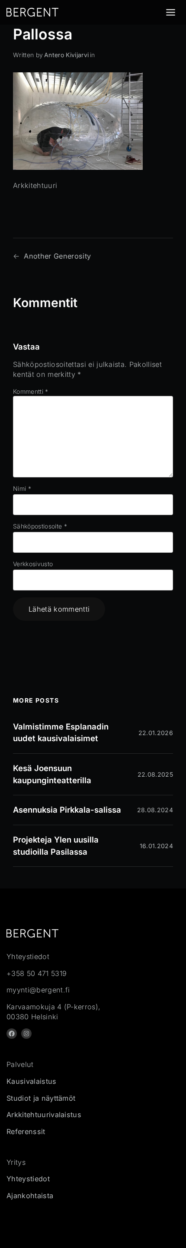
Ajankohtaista (29, 1195)
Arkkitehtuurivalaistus (43, 1114)
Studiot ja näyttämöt (40, 1098)
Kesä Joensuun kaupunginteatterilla (52, 774)
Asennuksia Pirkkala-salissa (67, 809)
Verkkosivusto (33, 563)
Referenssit (25, 1131)
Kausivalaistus (31, 1081)
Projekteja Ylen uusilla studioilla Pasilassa (56, 845)
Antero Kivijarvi (66, 54)
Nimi (22, 488)
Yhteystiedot (28, 1178)
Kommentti (30, 391)
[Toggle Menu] (171, 12)
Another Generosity (57, 256)
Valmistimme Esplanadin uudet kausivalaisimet (61, 732)
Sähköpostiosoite (40, 526)
